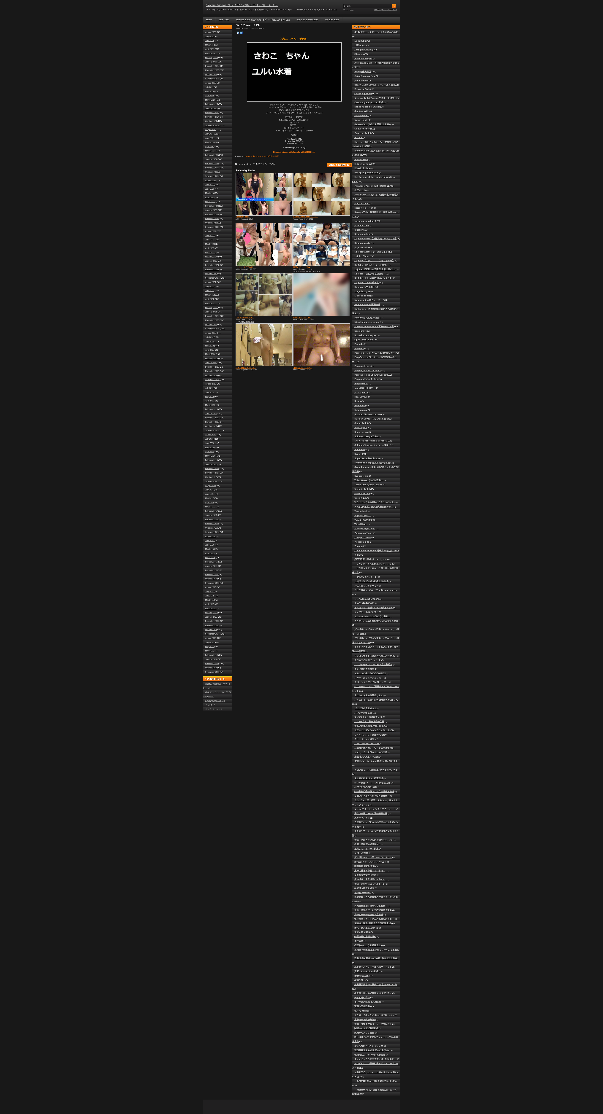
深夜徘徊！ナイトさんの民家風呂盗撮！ (374, 919)
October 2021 (211, 274)
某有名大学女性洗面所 (365, 875)
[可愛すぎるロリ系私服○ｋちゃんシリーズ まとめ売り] (321, 244)
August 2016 (210, 536)
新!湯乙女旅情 (361, 853)
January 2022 (211, 261)
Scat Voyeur (360, 427)
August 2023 (210, 180)
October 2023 (211, 172)
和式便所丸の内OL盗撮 (365, 787)
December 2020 (212, 316)
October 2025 (211, 74)
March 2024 (210, 151)
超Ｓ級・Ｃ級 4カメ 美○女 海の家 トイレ (374, 1015)
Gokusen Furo (362, 128)
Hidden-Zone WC (363, 164)
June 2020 (209, 341)
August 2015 (210, 587)
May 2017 (209, 498)
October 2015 (211, 579)
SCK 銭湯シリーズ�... (246, 368)
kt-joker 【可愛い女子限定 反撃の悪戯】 (374, 269)
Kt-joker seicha (362, 234)
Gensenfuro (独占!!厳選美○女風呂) (372, 124)
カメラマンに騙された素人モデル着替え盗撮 (376, 620)
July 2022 (209, 235)
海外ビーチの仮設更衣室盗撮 (368, 914)
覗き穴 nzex (360, 1010)
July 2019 (209, 388)
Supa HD (359, 454)
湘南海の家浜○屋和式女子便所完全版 (372, 923)
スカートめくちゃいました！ (368, 677)
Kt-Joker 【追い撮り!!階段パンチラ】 (373, 278)
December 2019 (212, 367)
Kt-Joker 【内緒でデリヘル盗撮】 (371, 265)
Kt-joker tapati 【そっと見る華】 (371, 251)
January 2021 (211, 312)
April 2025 (209, 96)
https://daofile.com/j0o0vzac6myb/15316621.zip (294, 152)
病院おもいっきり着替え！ (367, 945)
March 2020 (210, 354)
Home (209, 19)
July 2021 (209, 286)
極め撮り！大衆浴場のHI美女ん (369, 879)
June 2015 (209, 596)
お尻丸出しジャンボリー (366, 585)
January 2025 (211, 108)
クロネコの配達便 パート (367, 660)
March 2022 (210, 252)
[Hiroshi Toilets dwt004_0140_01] (321, 194)
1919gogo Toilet (363, 49)
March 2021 (210, 303)
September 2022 (212, 227)
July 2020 (209, 337)
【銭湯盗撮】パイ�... (302, 368)
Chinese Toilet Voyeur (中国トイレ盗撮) (374, 98)
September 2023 (212, 176)
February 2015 (211, 613)
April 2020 (209, 350)
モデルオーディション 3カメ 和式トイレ (374, 730)
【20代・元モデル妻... (245, 267)
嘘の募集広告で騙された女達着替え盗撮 (374, 791)
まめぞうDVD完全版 (364, 603)
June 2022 (209, 240)
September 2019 (212, 380)
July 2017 (209, 490)
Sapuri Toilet (361, 423)
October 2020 (211, 324)
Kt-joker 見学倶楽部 (364, 287)
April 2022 (209, 248)
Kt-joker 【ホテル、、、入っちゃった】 (374, 260)
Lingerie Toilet (362, 295)
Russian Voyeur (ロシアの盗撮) (370, 418)
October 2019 (211, 375)
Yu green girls (361, 542)
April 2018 (209, 452)
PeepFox (359, 348)
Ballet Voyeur (361, 80)
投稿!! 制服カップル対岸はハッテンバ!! (373, 840)
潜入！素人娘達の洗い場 (366, 927)
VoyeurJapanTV (362, 515)
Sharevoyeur (361, 432)
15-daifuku (360, 41)
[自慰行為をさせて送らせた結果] (321, 294)
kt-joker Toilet (361, 256)
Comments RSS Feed (389, 10)
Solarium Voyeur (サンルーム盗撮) (371, 445)
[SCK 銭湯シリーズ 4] (264, 344)
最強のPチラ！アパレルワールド (370, 862)
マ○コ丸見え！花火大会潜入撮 (369, 721)
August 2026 (210, 32)
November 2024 (212, 117)
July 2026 (209, 36)
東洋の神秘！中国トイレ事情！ (369, 870)
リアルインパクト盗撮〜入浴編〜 (370, 734)
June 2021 (209, 291)
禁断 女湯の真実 (362, 975)
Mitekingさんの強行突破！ (367, 317)
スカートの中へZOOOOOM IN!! (370, 673)
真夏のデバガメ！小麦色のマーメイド (373, 967)
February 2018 (211, 460)
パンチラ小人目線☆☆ (365, 708)
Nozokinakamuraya (364, 335)
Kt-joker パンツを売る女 (366, 282)
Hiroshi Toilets (362, 168)
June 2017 (209, 494)
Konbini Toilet (361, 225)
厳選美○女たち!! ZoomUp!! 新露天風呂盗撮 (376, 761)
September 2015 (212, 583)
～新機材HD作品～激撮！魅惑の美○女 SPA (375, 1081)
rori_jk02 (316, 271)
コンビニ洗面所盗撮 (364, 669)
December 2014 (212, 621)
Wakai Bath (360, 524)
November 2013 (212, 663)
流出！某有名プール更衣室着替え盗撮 (373, 910)
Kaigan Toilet (361, 203)
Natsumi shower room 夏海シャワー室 (374, 326)
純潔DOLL (359, 980)
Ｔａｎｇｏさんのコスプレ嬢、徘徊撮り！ (375, 1059)
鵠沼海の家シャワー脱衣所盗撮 (369, 1054)
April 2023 (209, 197)
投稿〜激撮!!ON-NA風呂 (366, 844)
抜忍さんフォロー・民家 (366, 848)
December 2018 (212, 418)
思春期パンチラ (362, 818)
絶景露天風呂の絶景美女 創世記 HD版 (373, 993)
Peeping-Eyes (332, 19)
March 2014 (210, 651)
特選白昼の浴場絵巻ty (365, 936)
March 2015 (210, 608)
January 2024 (211, 159)
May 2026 (209, 45)
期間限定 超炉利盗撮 (364, 866)
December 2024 (212, 113)
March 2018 (210, 456)
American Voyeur (363, 58)
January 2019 (211, 413)
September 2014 (212, 634)
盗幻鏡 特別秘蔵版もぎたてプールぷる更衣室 (376, 949)
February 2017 (211, 511)
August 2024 (210, 130)
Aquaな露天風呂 (362, 71)
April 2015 (209, 604)
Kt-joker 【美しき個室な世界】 (370, 273)
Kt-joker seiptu (362, 243)
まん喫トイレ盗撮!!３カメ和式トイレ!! (373, 607)
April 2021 (209, 299)
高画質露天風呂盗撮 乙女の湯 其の (371, 1050)
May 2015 (209, 600)
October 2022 (211, 223)
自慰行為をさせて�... (302, 317)
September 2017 (212, 481)
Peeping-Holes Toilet (365, 379)
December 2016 (212, 519)
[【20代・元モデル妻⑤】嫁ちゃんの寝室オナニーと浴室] (264, 244)
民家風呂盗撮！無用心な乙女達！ (370, 905)
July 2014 (209, 642)
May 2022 (209, 244)
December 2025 (212, 66)
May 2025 (209, 91)
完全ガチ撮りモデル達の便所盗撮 (370, 813)
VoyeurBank (360, 511)
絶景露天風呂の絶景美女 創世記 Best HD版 (375, 984)
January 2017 (211, 515)
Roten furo (360, 405)
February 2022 (211, 257)
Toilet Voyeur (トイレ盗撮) (368, 480)
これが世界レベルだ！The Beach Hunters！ (376, 590)
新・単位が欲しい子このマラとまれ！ (373, 857)
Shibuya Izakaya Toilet (366, 436)
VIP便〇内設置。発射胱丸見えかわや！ (373, 506)
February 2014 (211, 655)
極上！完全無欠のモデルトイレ (369, 884)
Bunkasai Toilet (362, 89)
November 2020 (212, 320)
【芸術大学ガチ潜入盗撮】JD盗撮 (371, 581)
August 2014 (210, 638)
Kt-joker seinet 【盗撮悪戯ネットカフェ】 (375, 238)
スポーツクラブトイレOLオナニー (371, 682)
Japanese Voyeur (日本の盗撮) (266, 156)
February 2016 (211, 562)
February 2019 (211, 409)
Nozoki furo (360, 331)
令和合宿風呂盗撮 (247, 322)
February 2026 (211, 58)
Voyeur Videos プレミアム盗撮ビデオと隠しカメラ (242, 5)
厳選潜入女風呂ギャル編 (366, 756)
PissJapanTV (361, 392)
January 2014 (211, 659)
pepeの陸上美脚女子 (364, 388)
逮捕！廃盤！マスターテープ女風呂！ (373, 1024)
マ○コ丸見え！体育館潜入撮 (368, 717)
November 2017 (212, 473)
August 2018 (210, 435)
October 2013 (211, 668)
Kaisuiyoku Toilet (363, 208)
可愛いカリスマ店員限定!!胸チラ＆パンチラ (376, 769)
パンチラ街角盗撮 (363, 712)
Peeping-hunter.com (307, 19)
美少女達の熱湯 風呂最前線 (367, 1002)
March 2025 (210, 100)
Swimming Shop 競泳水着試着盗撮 (372, 462)
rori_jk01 (309, 271)
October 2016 (211, 528)
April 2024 (209, 146)
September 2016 (212, 532)
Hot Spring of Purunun (366, 172)
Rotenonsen (361, 410)
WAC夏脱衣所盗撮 (363, 520)
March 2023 (210, 202)
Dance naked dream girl (367, 106)
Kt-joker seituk (362, 247)
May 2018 (209, 447)
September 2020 (212, 329)
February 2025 (211, 104)
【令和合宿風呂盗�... (245, 317)
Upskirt (358, 498)
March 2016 (210, 558)
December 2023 (212, 163)
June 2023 (209, 189)
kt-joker (358, 230)
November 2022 (212, 219)
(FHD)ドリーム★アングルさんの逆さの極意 (376, 32)
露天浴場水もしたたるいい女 (368, 1046)
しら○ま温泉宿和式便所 (366, 598)
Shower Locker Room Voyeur (369, 440)
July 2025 (209, 87)
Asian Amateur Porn (365, 76)
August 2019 (210, 384)
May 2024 (209, 142)
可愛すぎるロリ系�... (302, 267)
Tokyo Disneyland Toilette (368, 484)
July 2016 (209, 541)
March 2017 (210, 507)
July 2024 (209, 134)
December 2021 (212, 265)
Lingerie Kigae (362, 291)
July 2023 (209, 185)
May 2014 (209, 647)
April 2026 (209, 49)
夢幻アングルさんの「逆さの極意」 (372, 796)
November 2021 (212, 269)
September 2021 (212, 278)
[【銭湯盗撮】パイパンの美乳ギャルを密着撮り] (321, 344)
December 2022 (212, 214)
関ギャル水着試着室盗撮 (366, 1028)
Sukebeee (359, 449)
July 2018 (209, 439)
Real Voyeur (360, 397)
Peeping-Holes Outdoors (367, 370)
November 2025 (212, 70)
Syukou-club (361, 476)
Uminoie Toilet (362, 489)
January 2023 (211, 210)
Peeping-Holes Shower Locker (370, 375)
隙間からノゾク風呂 (364, 1032)
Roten (357, 401)
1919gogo (359, 45)
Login (351, 10)
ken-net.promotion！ (365, 221)
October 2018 (211, 426)
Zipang (358, 546)
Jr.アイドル (360, 190)
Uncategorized (362, 493)
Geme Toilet (360, 120)
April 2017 (209, 502)
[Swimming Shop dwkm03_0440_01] (264, 194)
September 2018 (212, 430)
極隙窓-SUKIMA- (362, 892)
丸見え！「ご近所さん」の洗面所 (370, 752)
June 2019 (209, 392)
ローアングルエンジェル (366, 743)
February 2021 (211, 308)
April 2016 (209, 553)
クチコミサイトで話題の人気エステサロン (375, 655)
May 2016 (209, 549)
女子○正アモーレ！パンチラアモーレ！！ (374, 809)
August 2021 (210, 282)
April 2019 (209, 401)
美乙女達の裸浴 (362, 997)
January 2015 (211, 617)
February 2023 (211, 206)
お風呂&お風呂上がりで (215, 701)
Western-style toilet (364, 528)
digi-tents (224, 19)
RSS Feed (377, 10)
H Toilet (358, 137)
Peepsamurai (361, 383)
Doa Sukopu (361, 115)
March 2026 (210, 53)
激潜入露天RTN (362, 932)
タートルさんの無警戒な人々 (368, 695)
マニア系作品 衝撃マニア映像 (369, 726)
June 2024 (209, 138)
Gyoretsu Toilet (362, 133)
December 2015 (212, 570)
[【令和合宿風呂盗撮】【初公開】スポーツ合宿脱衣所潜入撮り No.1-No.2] (264, 294)
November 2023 (212, 168)
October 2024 (211, 121)
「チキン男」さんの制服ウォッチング (373, 563)
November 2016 (212, 524)
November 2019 (212, 371)
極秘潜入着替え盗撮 (364, 888)
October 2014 (211, 630)
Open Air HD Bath (363, 339)
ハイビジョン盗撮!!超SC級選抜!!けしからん (376, 699)
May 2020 (209, 346)
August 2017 (210, 485)
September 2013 (212, 672)
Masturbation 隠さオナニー (368, 300)
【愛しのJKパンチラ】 (365, 577)
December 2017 (212, 469)
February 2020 (211, 358)
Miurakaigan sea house (366, 322)
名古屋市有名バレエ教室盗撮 (368, 778)
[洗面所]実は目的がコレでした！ (370, 559)
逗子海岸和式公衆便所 (365, 1019)
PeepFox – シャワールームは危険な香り (374, 353)
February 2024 (211, 155)
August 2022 (210, 231)
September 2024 (212, 125)
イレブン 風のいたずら (366, 612)
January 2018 (211, 464)
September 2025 (212, 79)
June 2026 (209, 41)
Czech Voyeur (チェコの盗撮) (369, 102)
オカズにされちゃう (213, 709)
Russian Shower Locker (367, 414)
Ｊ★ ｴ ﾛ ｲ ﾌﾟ (210, 705)
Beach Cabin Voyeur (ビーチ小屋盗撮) (374, 84)
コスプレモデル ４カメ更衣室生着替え (373, 664)
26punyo (359, 54)
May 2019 (209, 397)
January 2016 (211, 566)
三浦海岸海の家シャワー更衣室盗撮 (372, 748)
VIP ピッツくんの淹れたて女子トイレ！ (374, 502)
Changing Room (363, 93)
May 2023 (209, 193)
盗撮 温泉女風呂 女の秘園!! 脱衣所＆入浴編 (375, 958)
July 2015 (209, 591)
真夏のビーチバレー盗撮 (366, 971)
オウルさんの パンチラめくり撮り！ (372, 616)
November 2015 (212, 574)
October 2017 (211, 477)
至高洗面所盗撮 (362, 1006)
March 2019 (210, 405)
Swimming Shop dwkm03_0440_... (243, 218)
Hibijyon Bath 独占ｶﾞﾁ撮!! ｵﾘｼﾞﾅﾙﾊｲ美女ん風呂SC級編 (263, 19)
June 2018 (209, 443)
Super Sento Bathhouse (367, 458)
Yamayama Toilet (363, 533)
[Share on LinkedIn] (238, 33)
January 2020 (211, 363)
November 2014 (212, 625)
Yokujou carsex (362, 537)
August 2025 (210, 83)
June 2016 (209, 545)
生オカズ (358, 941)
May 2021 (209, 295)
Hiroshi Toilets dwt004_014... (305, 217)
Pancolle (359, 344)
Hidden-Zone (361, 159)
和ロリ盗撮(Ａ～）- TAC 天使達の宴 (372, 782)
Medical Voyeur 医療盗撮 (367, 304)
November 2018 (212, 422)
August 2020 (210, 333)
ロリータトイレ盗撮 (364, 739)
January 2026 (211, 62)
